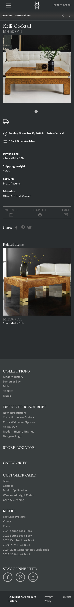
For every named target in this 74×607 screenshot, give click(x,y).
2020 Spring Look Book (17, 531)
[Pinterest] (20, 577)
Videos (7, 521)
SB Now (8, 391)
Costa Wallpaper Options (19, 422)
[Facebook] (7, 577)
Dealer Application (15, 490)
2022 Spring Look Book (17, 535)
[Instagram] (33, 577)
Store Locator (19, 448)
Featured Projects (14, 516)
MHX (6, 386)
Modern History (23, 16)
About (6, 481)
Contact (8, 485)
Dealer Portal (62, 5)
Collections (7, 16)
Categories (15, 463)
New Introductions (14, 412)
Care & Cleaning (13, 500)
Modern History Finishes (18, 431)
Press (6, 526)
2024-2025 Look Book (16, 545)
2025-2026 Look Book (16, 554)
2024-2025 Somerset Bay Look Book (26, 549)
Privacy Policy (48, 599)
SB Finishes (10, 427)
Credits (67, 597)
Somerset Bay (12, 381)
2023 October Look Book (18, 540)
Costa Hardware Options (18, 417)
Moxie (7, 395)
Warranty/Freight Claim (18, 495)
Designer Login (12, 436)
